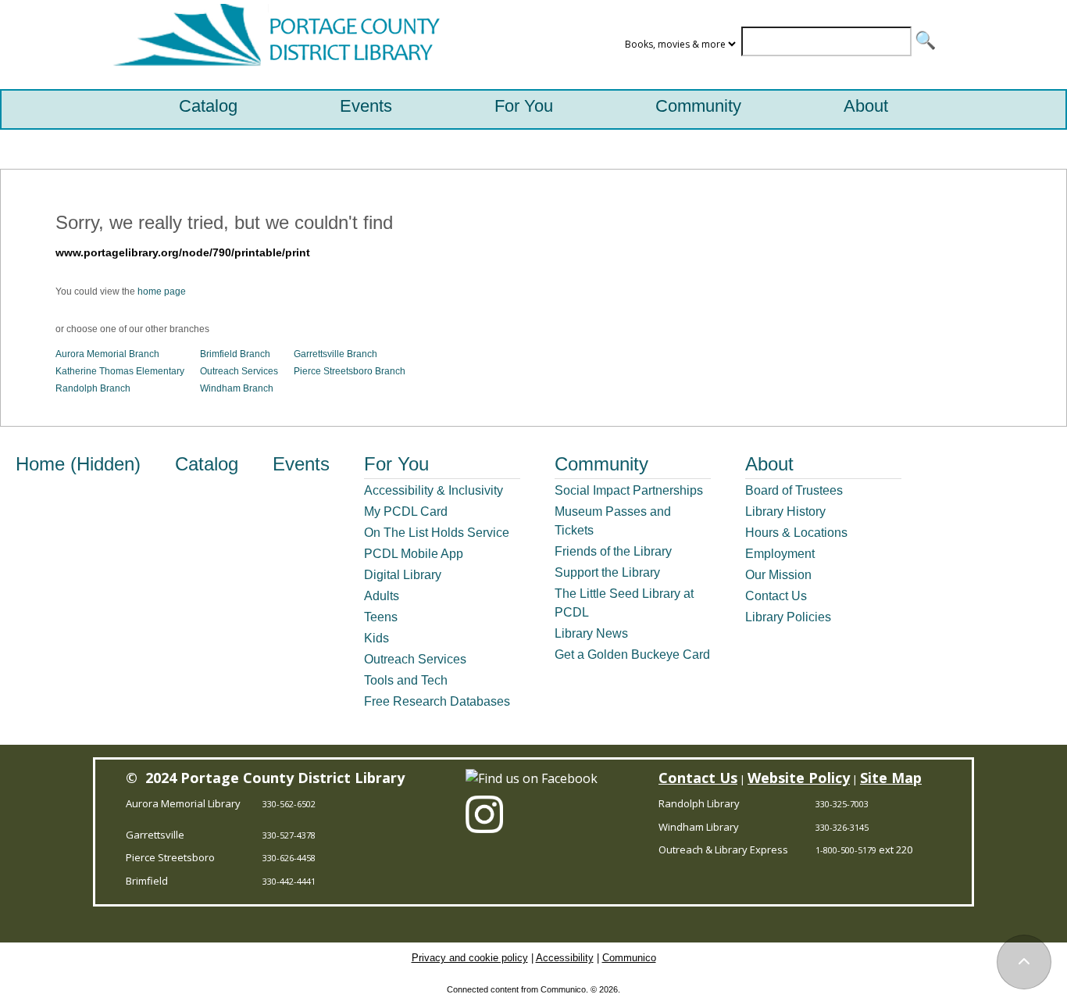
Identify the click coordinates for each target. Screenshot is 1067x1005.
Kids (376, 638)
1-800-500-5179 (845, 850)
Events (366, 106)
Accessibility (565, 958)
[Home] (272, 44)
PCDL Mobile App (413, 553)
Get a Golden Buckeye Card (632, 654)
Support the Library (607, 572)
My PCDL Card (406, 511)
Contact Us (776, 596)
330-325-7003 (842, 804)
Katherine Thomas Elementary (119, 371)
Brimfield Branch (235, 354)
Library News (591, 633)
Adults (381, 596)
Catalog (208, 106)
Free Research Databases (437, 701)
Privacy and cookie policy (470, 958)
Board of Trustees (794, 490)
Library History (785, 511)
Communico (629, 958)
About (866, 106)
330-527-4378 (289, 835)
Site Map (891, 777)
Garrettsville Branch (335, 354)
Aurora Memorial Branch (107, 354)
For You (523, 106)
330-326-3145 (842, 827)
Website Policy (799, 777)
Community (698, 106)
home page (161, 291)
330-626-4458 (289, 858)
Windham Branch (236, 388)
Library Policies (788, 617)
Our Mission (778, 574)
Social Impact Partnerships (629, 490)
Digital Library (402, 574)
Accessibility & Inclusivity (433, 490)
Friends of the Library (613, 551)
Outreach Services (239, 371)
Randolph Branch (92, 388)
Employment (780, 553)
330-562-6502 (289, 804)
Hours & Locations (796, 532)
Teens (381, 617)
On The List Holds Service (436, 532)
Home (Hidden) (78, 463)
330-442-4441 (289, 881)
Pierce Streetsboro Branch (349, 371)
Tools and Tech (406, 680)
